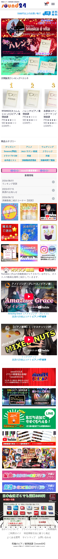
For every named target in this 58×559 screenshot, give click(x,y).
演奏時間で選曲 (48, 160)
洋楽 (48, 156)
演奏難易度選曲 (29, 160)
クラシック (48, 151)
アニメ (29, 147)
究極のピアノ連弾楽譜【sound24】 (29, 543)
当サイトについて (10, 529)
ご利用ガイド (14, 533)
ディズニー (10, 147)
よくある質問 (13, 537)
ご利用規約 (51, 529)
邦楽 (29, 156)
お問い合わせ (44, 537)
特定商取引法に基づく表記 (37, 533)
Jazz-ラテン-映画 (29, 151)
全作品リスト (10, 160)
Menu (53, 2)
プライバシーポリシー (32, 529)
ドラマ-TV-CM (10, 156)
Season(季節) (10, 151)
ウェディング (48, 147)
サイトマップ (29, 537)
